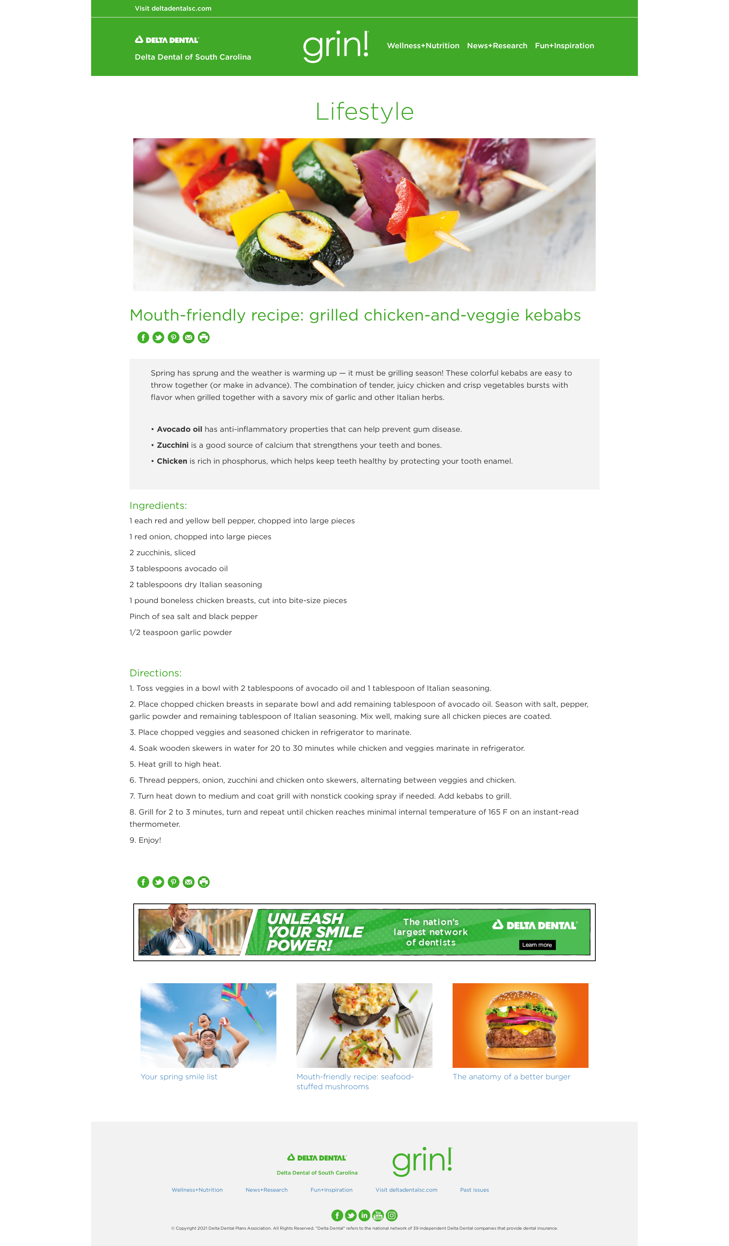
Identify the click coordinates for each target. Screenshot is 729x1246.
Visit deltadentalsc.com (173, 8)
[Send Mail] (189, 337)
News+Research (497, 45)
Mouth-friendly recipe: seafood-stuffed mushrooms (355, 1081)
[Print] (204, 337)
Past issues (474, 1189)
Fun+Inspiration (564, 45)
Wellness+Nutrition (423, 45)
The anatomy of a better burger (512, 1076)
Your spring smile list (179, 1076)
